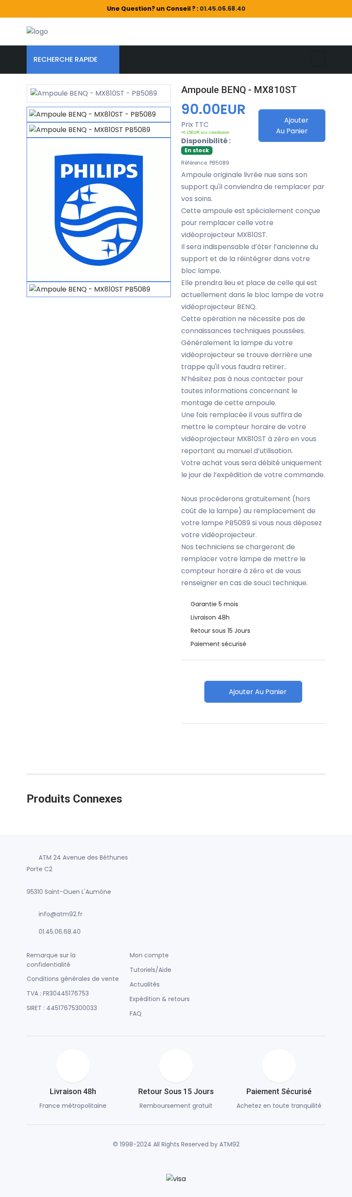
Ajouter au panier (292, 125)
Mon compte (149, 955)
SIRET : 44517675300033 (62, 1008)
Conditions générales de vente (73, 978)
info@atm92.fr (60, 914)
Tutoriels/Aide (150, 969)
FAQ (136, 1013)
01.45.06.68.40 (223, 8)
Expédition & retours (160, 999)
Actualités (145, 984)
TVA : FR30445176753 (58, 993)
